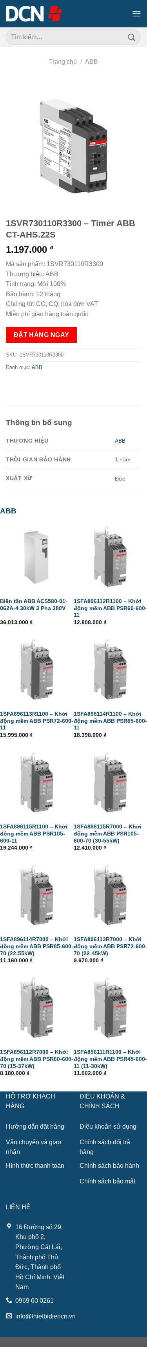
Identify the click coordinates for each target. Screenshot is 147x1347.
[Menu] (136, 13)
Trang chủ (63, 61)
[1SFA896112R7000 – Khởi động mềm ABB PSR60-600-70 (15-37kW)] (37, 1007)
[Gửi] (132, 37)
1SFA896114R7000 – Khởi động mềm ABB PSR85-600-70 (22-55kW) (36, 946)
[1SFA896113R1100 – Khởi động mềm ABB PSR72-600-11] (37, 669)
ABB (91, 61)
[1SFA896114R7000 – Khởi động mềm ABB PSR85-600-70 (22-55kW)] (37, 895)
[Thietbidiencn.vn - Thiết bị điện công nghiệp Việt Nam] (34, 13)
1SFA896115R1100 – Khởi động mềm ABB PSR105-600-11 (33, 833)
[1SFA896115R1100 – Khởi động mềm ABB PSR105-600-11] (37, 782)
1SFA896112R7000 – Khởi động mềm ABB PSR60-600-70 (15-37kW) (36, 1059)
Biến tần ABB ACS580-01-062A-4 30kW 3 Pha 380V (33, 604)
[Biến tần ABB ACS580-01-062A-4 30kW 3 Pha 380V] (37, 556)
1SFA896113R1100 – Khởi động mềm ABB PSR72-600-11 (36, 721)
